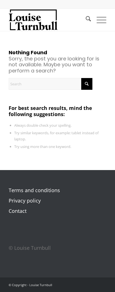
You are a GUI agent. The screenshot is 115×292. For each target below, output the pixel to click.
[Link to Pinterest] (94, 286)
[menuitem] (85, 20)
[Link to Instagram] (85, 286)
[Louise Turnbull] (48, 20)
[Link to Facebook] (77, 286)
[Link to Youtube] (102, 286)
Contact (18, 211)
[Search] (85, 20)
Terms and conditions (34, 190)
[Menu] (98, 20)
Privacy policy (25, 200)
